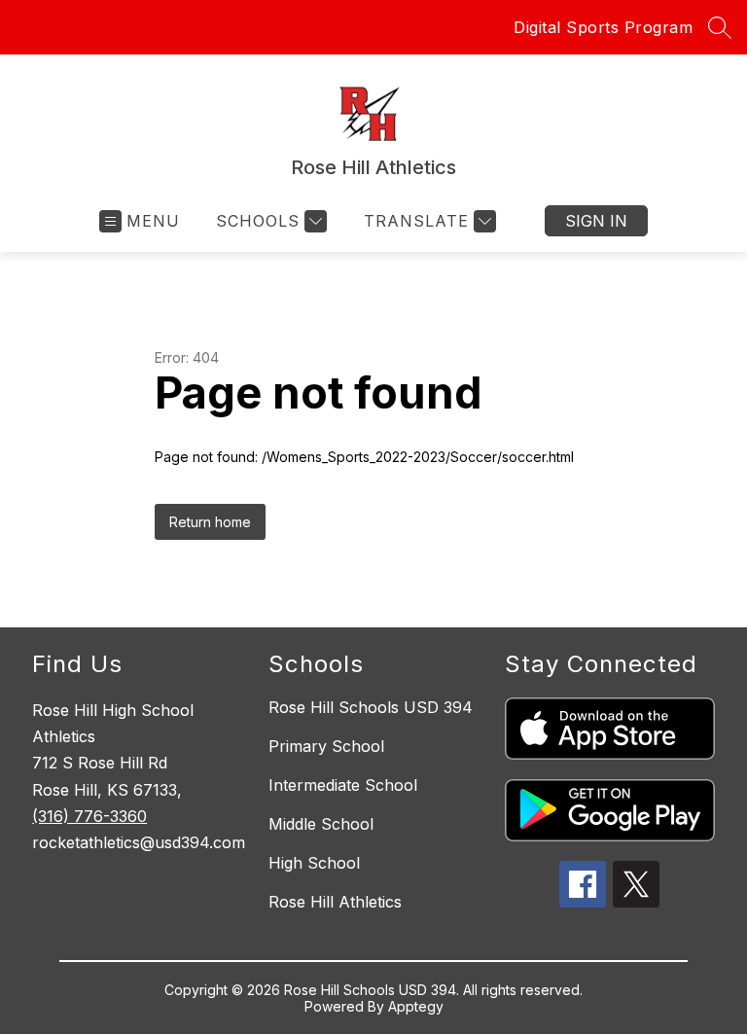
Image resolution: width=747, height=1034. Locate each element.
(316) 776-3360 (89, 816)
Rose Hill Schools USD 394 (370, 707)
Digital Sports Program (603, 27)
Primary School (326, 746)
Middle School (321, 824)
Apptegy (416, 1006)
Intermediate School (342, 785)
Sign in (596, 221)
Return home (210, 522)
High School (314, 863)
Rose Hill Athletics (335, 901)
